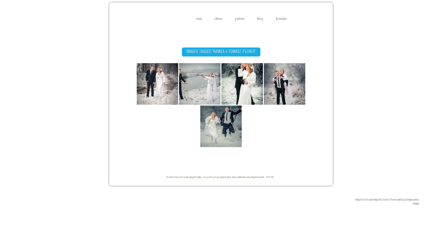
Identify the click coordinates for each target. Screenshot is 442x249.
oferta (218, 18)
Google (416, 203)
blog (260, 18)
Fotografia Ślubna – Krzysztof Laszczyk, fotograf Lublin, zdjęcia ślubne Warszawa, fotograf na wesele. (140, 21)
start (199, 18)
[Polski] (308, 18)
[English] (313, 18)
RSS (272, 177)
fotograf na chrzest (364, 199)
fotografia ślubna (381, 199)
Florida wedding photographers (404, 199)
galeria (239, 18)
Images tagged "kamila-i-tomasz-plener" (221, 51)
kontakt (281, 18)
